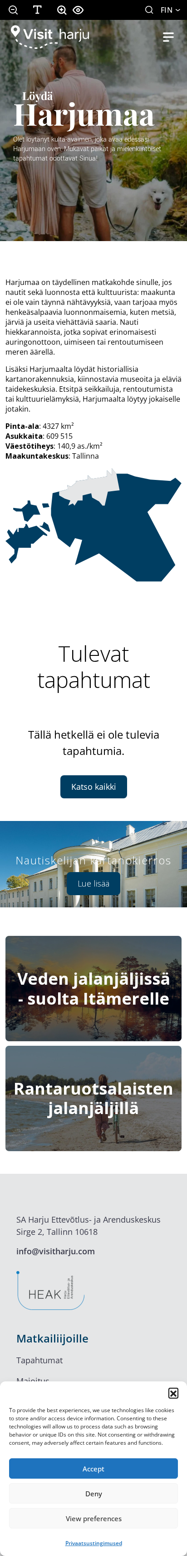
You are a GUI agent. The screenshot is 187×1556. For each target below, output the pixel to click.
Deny (93, 1493)
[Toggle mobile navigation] (168, 37)
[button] (173, 1392)
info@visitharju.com (55, 1251)
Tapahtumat (39, 1360)
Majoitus (32, 1381)
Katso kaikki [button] (93, 786)
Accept (93, 1468)
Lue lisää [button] (93, 883)
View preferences (94, 1518)
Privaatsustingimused (93, 1543)
